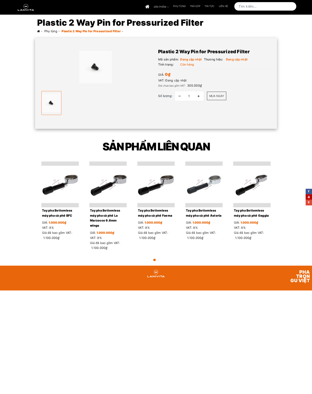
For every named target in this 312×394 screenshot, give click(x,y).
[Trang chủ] (147, 7)
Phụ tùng (179, 6)
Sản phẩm (160, 6)
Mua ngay (216, 96)
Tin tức (210, 6)
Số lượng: (165, 96)
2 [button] (158, 260)
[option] (95, 67)
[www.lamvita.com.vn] (26, 7)
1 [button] (154, 260)
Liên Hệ (223, 6)
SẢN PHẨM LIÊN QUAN (156, 146)
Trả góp (195, 6)
